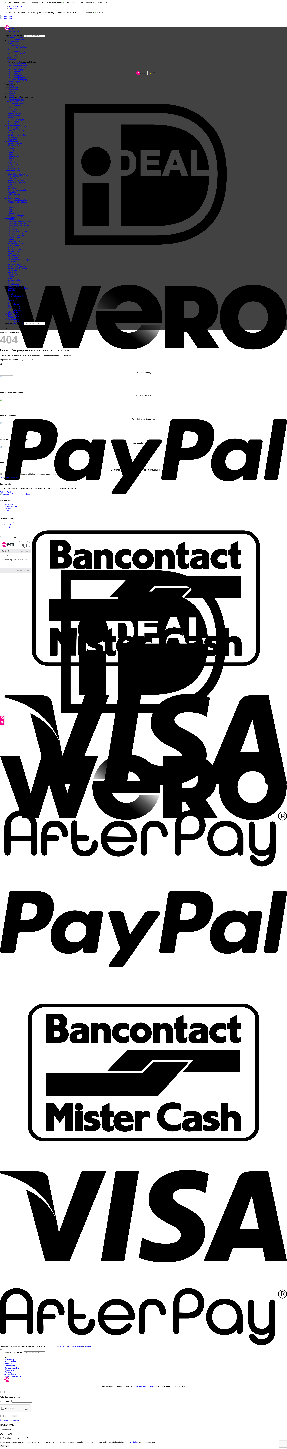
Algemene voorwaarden (57, 1346)
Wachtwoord (5, 1401)
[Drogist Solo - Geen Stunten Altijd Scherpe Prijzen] (6, 17)
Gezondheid (9, 171)
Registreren (4, 1446)
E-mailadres (5, 1430)
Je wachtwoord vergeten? (10, 1420)
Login (14, 1416)
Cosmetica (9, 141)
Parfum (7, 314)
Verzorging (9, 28)
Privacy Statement (75, 1346)
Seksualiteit (9, 218)
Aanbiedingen (10, 319)
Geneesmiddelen (11, 198)
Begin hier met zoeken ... (14, 323)
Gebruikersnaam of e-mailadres (13, 1397)
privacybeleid (132, 1442)
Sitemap (87, 1346)
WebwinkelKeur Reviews (145, 1386)
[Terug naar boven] (1, 1349)
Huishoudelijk (10, 125)
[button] (6, 49)
